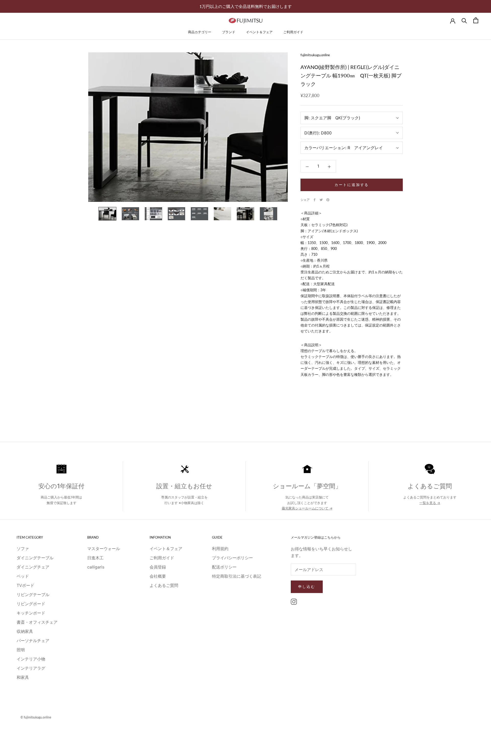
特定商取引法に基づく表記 (236, 576)
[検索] (464, 20)
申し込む (306, 586)
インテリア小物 (31, 658)
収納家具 (25, 631)
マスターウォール (103, 548)
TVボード (25, 585)
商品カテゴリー (199, 32)
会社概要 (158, 576)
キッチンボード (31, 612)
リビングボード (31, 603)
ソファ (23, 548)
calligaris (95, 567)
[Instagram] (294, 601)
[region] (245, 490)
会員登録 (158, 567)
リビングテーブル (33, 594)
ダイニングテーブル (35, 557)
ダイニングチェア (33, 567)
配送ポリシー (224, 567)
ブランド (228, 32)
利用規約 (220, 548)
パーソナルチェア (33, 640)
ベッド (23, 576)
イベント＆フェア (259, 32)
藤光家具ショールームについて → (307, 508)
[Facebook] (314, 199)
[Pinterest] (327, 199)
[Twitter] (321, 199)
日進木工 (95, 557)
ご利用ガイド (293, 32)
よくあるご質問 (164, 585)
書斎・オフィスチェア (37, 622)
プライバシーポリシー (232, 557)
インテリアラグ (31, 668)
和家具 (23, 677)
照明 (21, 649)
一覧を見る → (429, 503)
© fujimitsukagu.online (35, 717)
